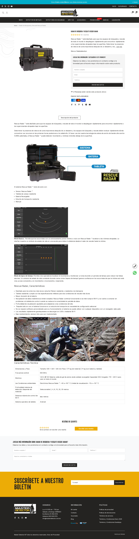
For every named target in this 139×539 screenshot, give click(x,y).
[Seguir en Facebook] (2, 6)
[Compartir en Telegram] (86, 104)
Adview (123, 534)
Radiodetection (81, 51)
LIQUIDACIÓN (116, 20)
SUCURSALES (122, 6)
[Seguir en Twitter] (5, 6)
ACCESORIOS (81, 20)
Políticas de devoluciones (107, 513)
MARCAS (106, 20)
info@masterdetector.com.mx (52, 518)
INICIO (21, 20)
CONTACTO (133, 6)
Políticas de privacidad (106, 509)
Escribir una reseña (86, 429)
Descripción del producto (69, 117)
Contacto (74, 513)
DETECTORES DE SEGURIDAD (55, 20)
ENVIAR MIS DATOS (69, 465)
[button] (75, 35)
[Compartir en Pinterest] (79, 104)
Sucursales (74, 516)
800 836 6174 (53, 516)
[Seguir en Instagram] (8, 6)
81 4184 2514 (54, 514)
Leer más (119, 46)
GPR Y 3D (71, 20)
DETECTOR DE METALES (34, 20)
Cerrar (4, 2)
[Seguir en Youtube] (11, 6)
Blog (72, 519)
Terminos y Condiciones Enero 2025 (110, 519)
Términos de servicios (106, 516)
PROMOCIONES (95, 20)
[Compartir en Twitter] (75, 104)
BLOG (114, 6)
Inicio (15, 25)
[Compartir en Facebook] (72, 104)
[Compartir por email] (90, 104)
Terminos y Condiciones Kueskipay (110, 522)
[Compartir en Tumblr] (82, 104)
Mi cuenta (74, 509)
